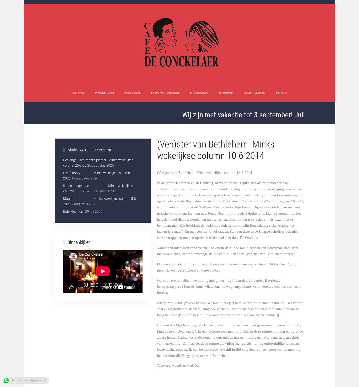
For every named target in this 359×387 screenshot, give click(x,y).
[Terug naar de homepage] (179, 44)
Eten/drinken (104, 93)
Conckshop (132, 93)
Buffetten (225, 93)
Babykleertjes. (73, 212)
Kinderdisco (199, 93)
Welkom (78, 93)
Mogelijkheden (254, 93)
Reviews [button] (281, 93)
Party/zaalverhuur (165, 93)
